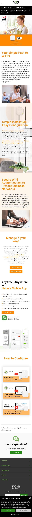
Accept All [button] (8, 510)
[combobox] (30, 498)
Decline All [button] (23, 510)
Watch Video (8, 312)
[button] (16, 514)
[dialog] (16, 506)
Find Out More (16, 271)
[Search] (30, 2)
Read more (23, 507)
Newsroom (5, 470)
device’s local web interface (11, 141)
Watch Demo (16, 267)
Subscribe (24, 495)
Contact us (16, 452)
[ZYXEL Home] (16, 2)
